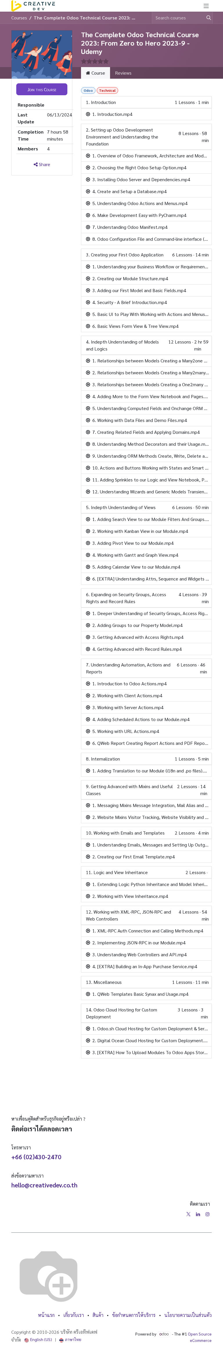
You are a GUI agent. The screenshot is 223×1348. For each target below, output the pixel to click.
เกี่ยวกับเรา (73, 1315)
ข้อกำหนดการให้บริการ (134, 1315)
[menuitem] (38, 1339)
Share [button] (44, 164)
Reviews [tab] (123, 73)
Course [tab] (97, 73)
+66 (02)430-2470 (36, 1157)
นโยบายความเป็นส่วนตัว (188, 1315)
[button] (41, 89)
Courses (19, 18)
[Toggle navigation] (206, 6)
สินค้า (98, 1315)
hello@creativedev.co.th (44, 1185)
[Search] (206, 18)
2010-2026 (48, 1332)
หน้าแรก (46, 1315)
